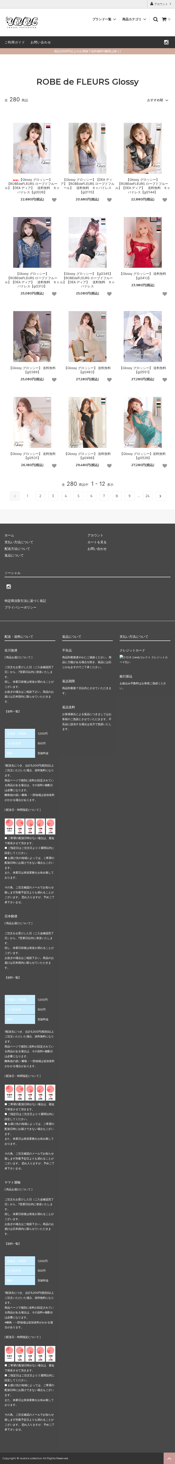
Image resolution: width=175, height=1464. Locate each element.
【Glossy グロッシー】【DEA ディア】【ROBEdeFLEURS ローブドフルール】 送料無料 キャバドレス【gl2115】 (87, 186)
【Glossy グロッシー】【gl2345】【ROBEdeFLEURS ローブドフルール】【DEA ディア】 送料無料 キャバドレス (87, 280)
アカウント (161, 4)
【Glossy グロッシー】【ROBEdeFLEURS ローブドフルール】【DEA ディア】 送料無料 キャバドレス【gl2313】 (32, 280)
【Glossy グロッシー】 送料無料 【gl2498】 (87, 456)
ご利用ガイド (15, 42)
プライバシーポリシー (20, 607)
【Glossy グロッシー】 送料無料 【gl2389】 (32, 370)
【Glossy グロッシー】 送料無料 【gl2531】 (32, 456)
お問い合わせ (41, 42)
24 (147, 496)
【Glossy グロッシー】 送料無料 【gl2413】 (142, 276)
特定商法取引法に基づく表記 (25, 601)
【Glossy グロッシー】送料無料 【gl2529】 (143, 456)
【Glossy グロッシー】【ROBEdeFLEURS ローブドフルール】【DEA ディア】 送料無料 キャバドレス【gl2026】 (32, 186)
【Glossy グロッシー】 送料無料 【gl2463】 (87, 370)
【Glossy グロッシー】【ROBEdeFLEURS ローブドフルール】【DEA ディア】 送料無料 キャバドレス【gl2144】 (142, 186)
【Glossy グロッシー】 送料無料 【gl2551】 (142, 370)
